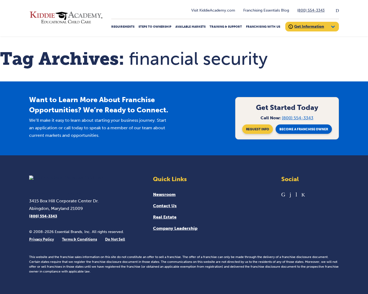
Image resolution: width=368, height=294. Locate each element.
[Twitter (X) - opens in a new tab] (303, 194)
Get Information (309, 26)
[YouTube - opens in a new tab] (296, 194)
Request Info (257, 129)
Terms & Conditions (79, 239)
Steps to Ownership (154, 26)
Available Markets (190, 26)
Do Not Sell (115, 239)
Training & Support (226, 26)
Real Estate (164, 217)
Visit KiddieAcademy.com (213, 10)
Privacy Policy (41, 239)
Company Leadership (175, 228)
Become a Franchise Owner (303, 129)
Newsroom (164, 194)
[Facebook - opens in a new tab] (290, 194)
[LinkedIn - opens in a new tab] (283, 194)
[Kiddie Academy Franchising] (66, 23)
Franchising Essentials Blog (266, 10)
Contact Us (165, 205)
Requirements (122, 26)
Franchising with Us (263, 26)
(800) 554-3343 (311, 10)
